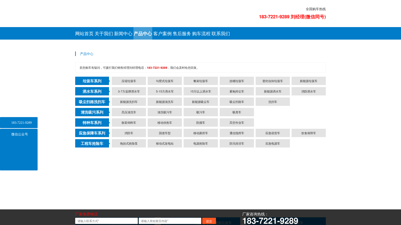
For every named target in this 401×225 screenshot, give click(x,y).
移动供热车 (164, 197)
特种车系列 (92, 196)
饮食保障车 (308, 207)
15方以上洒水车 (200, 165)
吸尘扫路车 (237, 176)
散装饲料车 (129, 197)
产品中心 (143, 33)
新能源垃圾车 (308, 155)
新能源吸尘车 (200, 176)
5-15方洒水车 (165, 165)
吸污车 (200, 186)
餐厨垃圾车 (200, 155)
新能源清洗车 (165, 176)
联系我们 (221, 33)
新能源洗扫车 (129, 176)
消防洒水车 (308, 165)
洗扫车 (272, 176)
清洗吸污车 (164, 186)
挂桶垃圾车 (237, 155)
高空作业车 (237, 197)
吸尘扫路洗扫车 (92, 176)
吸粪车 (236, 186)
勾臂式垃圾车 (165, 155)
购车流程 (201, 33)
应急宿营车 (272, 207)
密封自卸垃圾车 (273, 155)
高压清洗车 (129, 186)
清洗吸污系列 (92, 186)
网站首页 (84, 33)
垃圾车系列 (92, 155)
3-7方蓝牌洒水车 (129, 165)
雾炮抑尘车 (237, 165)
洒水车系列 (92, 165)
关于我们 (104, 33)
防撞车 (200, 197)
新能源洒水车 (273, 165)
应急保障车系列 (92, 207)
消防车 (128, 207)
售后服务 (182, 33)
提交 (209, 221)
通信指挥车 (237, 207)
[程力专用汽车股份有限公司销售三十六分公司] (142, 12)
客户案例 (162, 33)
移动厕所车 (200, 207)
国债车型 (165, 207)
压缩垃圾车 (129, 155)
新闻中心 (123, 33)
